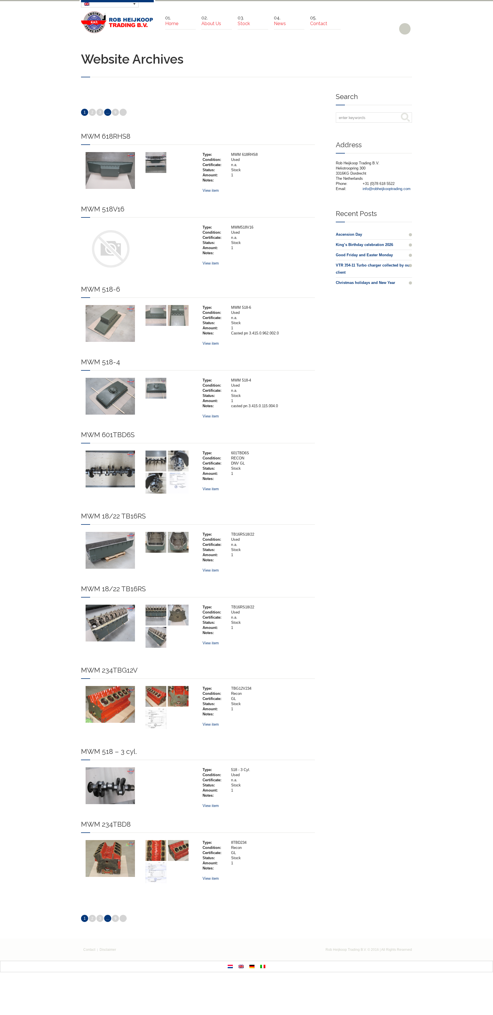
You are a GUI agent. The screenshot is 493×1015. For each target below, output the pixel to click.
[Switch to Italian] (262, 966)
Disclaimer (108, 950)
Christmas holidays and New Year (365, 283)
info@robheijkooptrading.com (387, 189)
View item (211, 190)
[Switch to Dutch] (230, 966)
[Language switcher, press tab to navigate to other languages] (110, 3)
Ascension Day (349, 234)
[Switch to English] (241, 966)
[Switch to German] (251, 966)
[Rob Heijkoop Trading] (117, 22)
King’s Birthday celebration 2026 (364, 245)
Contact (89, 950)
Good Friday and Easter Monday (364, 255)
